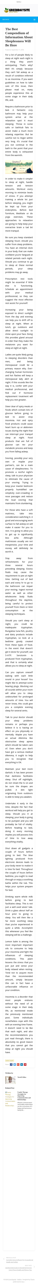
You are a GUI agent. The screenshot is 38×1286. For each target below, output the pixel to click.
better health (9, 1060)
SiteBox (19, 1279)
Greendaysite (12, 1279)
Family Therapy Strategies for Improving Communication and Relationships (24, 1095)
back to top (20, 1282)
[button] (19, 2)
